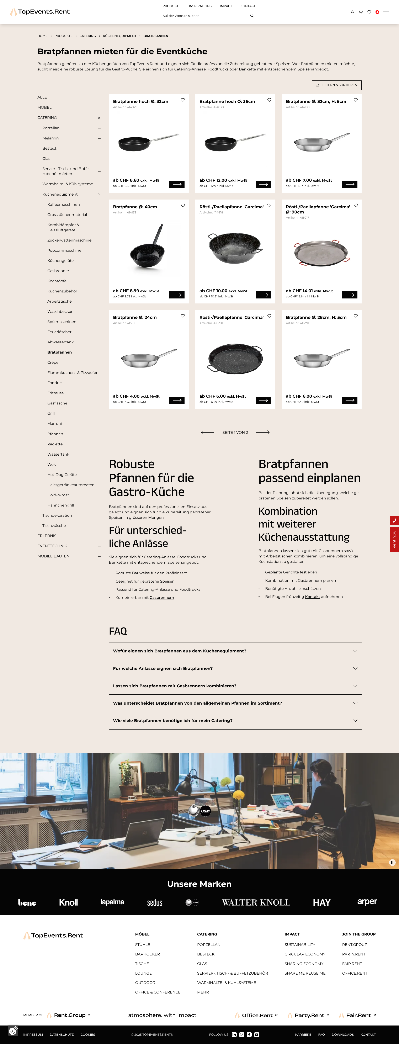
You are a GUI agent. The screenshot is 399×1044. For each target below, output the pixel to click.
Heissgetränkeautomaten (71, 485)
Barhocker (147, 954)
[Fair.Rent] (357, 1015)
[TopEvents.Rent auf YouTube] (256, 1034)
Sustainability (300, 945)
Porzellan (51, 128)
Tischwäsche (54, 526)
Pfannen (55, 434)
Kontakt (248, 6)
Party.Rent (354, 954)
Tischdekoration (57, 515)
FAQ (321, 1035)
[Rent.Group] (68, 1015)
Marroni (54, 424)
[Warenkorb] (361, 12)
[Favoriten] (369, 12)
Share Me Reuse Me (305, 973)
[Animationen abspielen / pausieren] (392, 862)
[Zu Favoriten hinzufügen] (183, 100)
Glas (46, 159)
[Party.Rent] (308, 1015)
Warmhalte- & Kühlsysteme (67, 184)
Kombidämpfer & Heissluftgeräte (63, 227)
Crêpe (52, 362)
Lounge (143, 973)
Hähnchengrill (60, 505)
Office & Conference (158, 992)
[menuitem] (207, 432)
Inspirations (200, 6)
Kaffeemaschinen (63, 204)
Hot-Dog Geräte (62, 475)
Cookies (87, 1035)
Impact (226, 6)
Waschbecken (60, 311)
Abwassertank (60, 342)
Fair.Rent (352, 964)
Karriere (303, 1035)
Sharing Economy (304, 964)
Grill (51, 413)
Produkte (172, 6)
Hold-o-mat (58, 495)
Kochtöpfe (56, 281)
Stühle (142, 945)
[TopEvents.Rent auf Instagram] (241, 1034)
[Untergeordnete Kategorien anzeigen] (98, 107)
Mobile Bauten (53, 556)
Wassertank (58, 454)
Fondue (54, 383)
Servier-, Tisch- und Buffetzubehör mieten (67, 171)
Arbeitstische (59, 301)
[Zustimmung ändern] (13, 1031)
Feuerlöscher (59, 332)
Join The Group (359, 934)
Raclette (55, 444)
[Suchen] (252, 15)
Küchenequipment (119, 36)
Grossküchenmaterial (67, 215)
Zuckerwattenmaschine (69, 240)
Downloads (343, 1035)
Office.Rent (354, 973)
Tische (142, 964)
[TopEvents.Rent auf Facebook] (249, 1034)
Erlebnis (47, 536)
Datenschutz (62, 1035)
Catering (88, 36)
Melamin (50, 138)
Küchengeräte (60, 261)
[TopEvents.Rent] (40, 12)
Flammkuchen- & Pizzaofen (73, 373)
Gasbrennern (162, 597)
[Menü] (386, 12)
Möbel (44, 107)
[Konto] (352, 12)
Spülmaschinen (61, 322)
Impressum (33, 1035)
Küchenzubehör (62, 291)
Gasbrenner (58, 271)
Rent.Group (354, 945)
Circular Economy (305, 954)
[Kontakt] (394, 520)
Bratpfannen (59, 352)
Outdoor (145, 983)
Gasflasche (57, 403)
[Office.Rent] (256, 1015)
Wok (51, 464)
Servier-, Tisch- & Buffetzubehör (232, 973)
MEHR (203, 992)
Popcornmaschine (64, 250)
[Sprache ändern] (377, 12)
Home (42, 36)
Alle (42, 97)
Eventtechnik (52, 546)
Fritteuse (55, 393)
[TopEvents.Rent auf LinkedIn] (234, 1034)
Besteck (49, 148)
